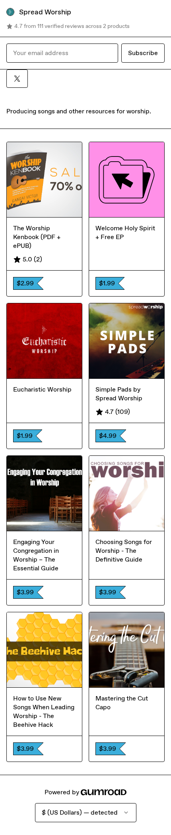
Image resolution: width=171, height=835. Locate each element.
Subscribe (143, 53)
